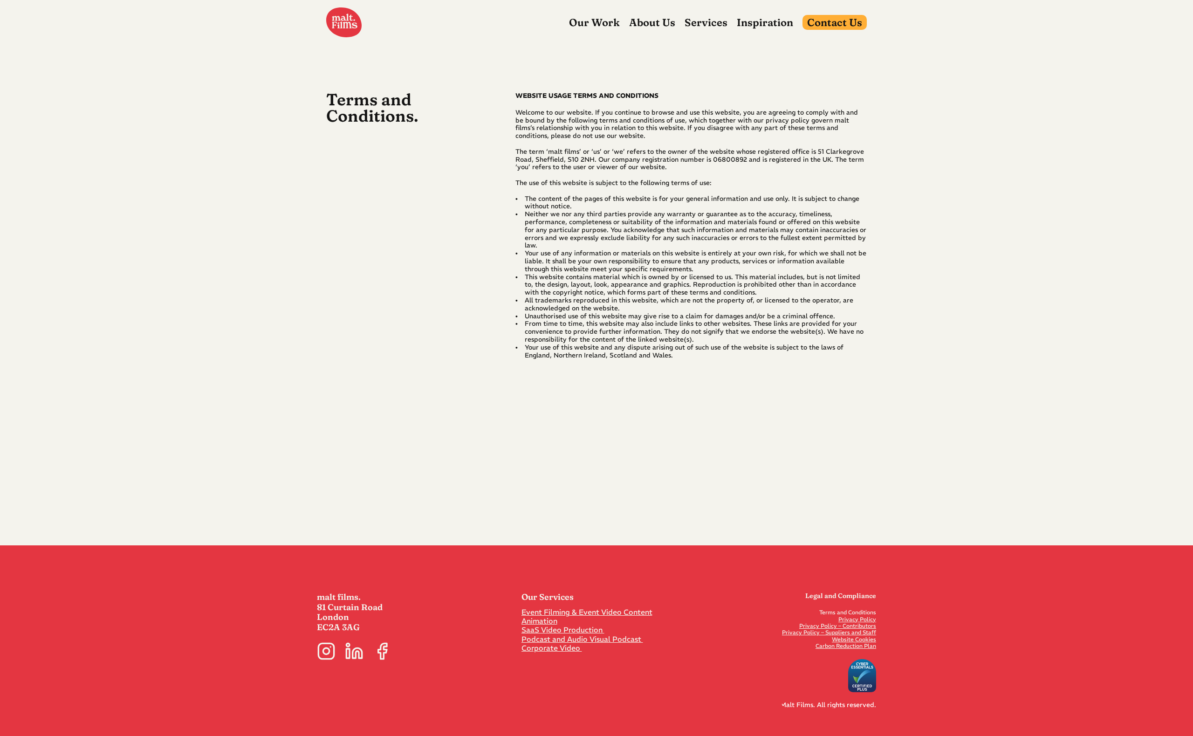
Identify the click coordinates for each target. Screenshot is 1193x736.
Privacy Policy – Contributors (837, 625)
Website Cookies (854, 639)
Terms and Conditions (847, 612)
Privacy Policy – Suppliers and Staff (829, 632)
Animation (539, 621)
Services (706, 22)
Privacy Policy (857, 619)
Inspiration (765, 22)
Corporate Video (551, 648)
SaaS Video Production (562, 629)
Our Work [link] (594, 22)
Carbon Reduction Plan (846, 645)
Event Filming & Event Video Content (586, 612)
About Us (652, 22)
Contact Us (834, 22)
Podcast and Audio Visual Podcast (582, 639)
